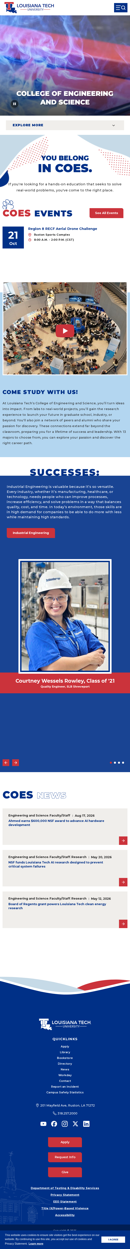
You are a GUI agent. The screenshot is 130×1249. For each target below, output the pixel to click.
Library (65, 1052)
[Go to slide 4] (123, 763)
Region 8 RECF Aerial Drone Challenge (62, 229)
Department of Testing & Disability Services (65, 1188)
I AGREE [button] (113, 1239)
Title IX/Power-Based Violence (65, 1208)
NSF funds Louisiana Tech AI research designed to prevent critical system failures (55, 864)
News (65, 1069)
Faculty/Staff (60, 815)
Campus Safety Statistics (65, 1092)
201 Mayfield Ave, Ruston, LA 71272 (67, 1105)
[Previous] (6, 762)
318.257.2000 (67, 1113)
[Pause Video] (14, 105)
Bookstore (65, 1058)
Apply (65, 1046)
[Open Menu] (120, 7)
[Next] (15, 762)
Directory (65, 1063)
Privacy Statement (65, 1195)
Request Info (65, 1157)
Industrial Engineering (31, 533)
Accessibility (65, 1215)
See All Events (106, 213)
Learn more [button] (36, 1243)
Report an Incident (65, 1086)
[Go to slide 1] (111, 763)
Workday (65, 1075)
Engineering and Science (28, 815)
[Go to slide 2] (115, 763)
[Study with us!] (65, 328)
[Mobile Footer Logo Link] (65, 1022)
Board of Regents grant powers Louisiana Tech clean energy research (57, 906)
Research (78, 857)
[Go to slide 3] (119, 763)
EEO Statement (65, 1201)
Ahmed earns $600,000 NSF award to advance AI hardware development (56, 823)
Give (65, 1172)
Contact (65, 1081)
